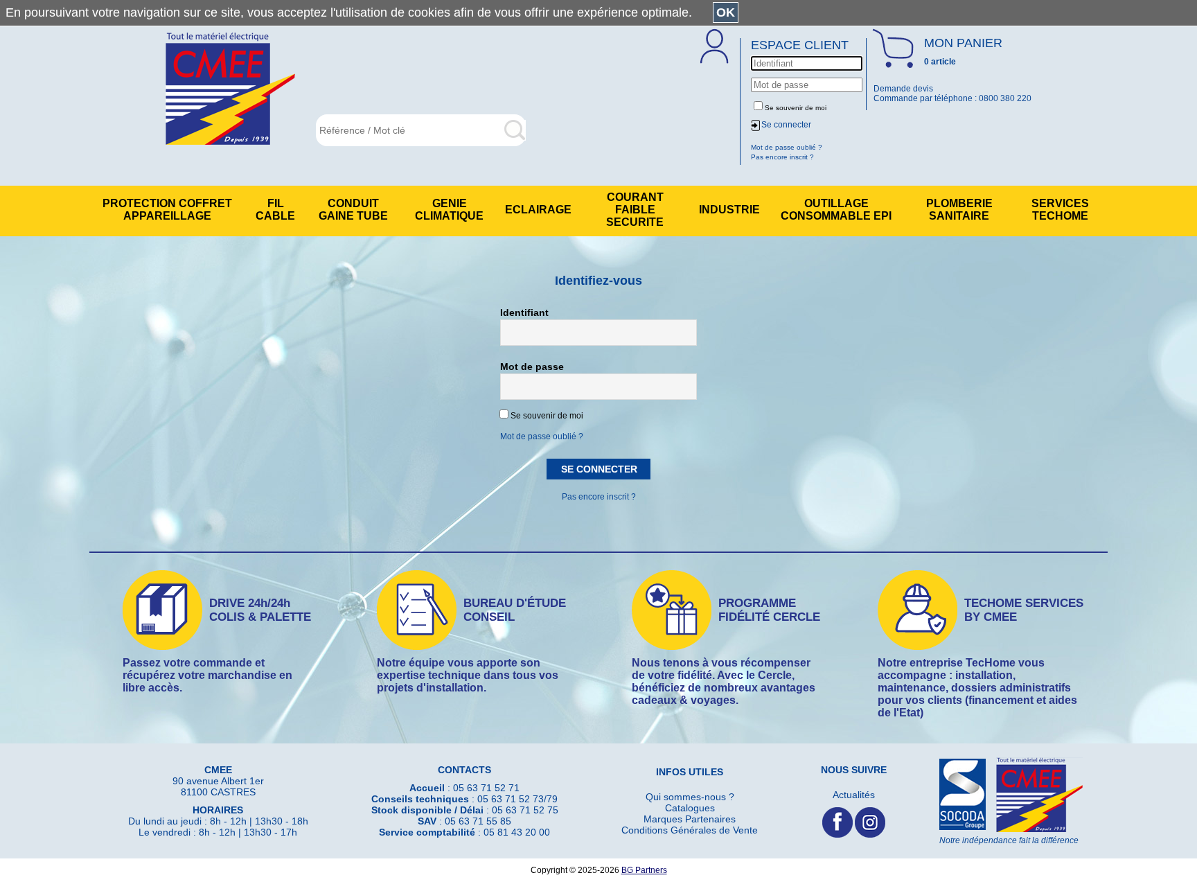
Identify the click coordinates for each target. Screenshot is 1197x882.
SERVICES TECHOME (1060, 209)
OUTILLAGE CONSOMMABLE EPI (836, 209)
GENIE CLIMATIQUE (449, 209)
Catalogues (690, 807)
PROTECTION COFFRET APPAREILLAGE (167, 209)
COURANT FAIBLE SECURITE (635, 209)
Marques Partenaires (690, 818)
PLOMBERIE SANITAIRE (959, 209)
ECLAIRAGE (538, 209)
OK (725, 12)
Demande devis (903, 89)
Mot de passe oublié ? (541, 436)
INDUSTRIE (729, 209)
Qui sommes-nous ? (690, 796)
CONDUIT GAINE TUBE (353, 209)
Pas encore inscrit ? (599, 497)
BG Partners (644, 870)
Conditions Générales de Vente (689, 830)
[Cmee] (230, 90)
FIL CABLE (275, 209)
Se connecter (786, 125)
